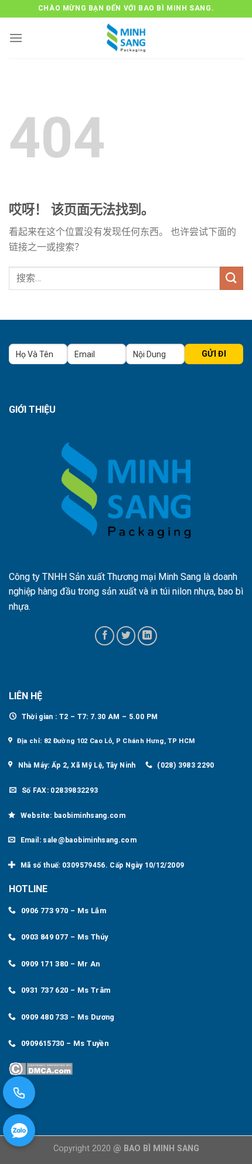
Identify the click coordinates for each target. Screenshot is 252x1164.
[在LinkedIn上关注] (147, 635)
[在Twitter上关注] (126, 635)
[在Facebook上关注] (104, 635)
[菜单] (16, 37)
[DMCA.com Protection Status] (41, 1068)
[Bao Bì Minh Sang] (126, 38)
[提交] (231, 278)
